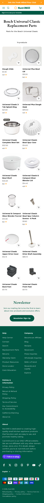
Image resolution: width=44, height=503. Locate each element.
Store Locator (8, 366)
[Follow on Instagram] (15, 465)
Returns (5, 354)
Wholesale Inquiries (33, 358)
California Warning (10, 413)
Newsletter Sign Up (22, 318)
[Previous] (2, 2)
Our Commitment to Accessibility (10, 407)
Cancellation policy (9, 496)
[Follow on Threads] (21, 465)
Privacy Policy (8, 387)
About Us (6, 417)
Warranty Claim (9, 358)
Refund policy (7, 492)
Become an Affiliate (33, 338)
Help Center (7, 338)
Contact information (23, 494)
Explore (27, 373)
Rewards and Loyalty (30, 367)
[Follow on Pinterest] (27, 465)
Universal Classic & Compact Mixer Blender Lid (31, 178)
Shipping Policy (9, 398)
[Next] (41, 2)
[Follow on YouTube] (33, 465)
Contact (5, 342)
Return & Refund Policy (9, 392)
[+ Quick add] (18, 63)
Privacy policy (20, 492)
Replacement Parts (10, 350)
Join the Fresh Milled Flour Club (22, 2)
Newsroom (29, 350)
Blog (26, 342)
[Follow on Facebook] (4, 465)
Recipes (27, 346)
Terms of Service (9, 402)
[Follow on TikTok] (39, 465)
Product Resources (10, 362)
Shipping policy (7, 494)
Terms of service (33, 492)
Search (5, 346)
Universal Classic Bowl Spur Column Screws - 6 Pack (31, 216)
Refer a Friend (30, 362)
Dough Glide (7, 69)
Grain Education (9, 370)
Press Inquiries (30, 354)
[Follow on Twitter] (9, 465)
